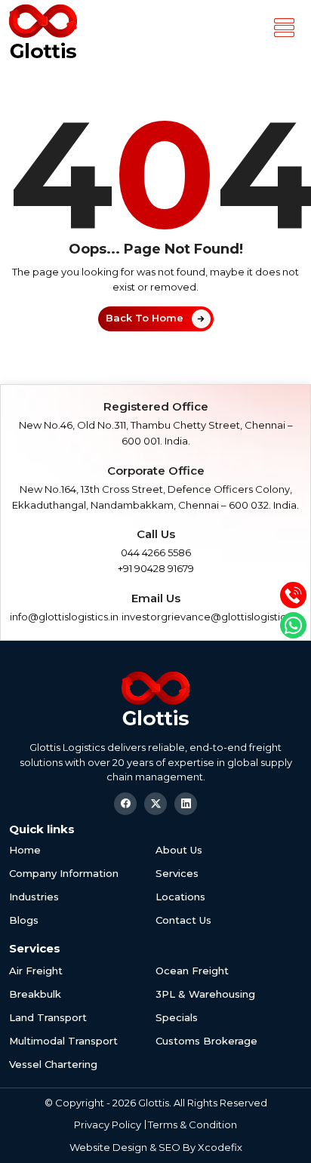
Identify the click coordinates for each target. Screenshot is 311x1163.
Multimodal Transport (63, 1041)
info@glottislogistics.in (64, 617)
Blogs (23, 920)
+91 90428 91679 (156, 568)
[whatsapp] (293, 625)
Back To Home (144, 318)
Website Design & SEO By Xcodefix (155, 1147)
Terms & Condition (192, 1124)
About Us (179, 850)
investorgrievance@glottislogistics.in (211, 617)
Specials (177, 1017)
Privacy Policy (107, 1124)
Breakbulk (35, 994)
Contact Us (183, 920)
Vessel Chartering (53, 1064)
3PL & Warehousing (205, 994)
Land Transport (48, 1017)
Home (25, 850)
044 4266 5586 (156, 552)
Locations (180, 897)
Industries (34, 897)
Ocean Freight (192, 971)
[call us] (293, 595)
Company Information (64, 873)
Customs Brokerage (206, 1041)
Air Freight (36, 971)
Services (177, 873)
